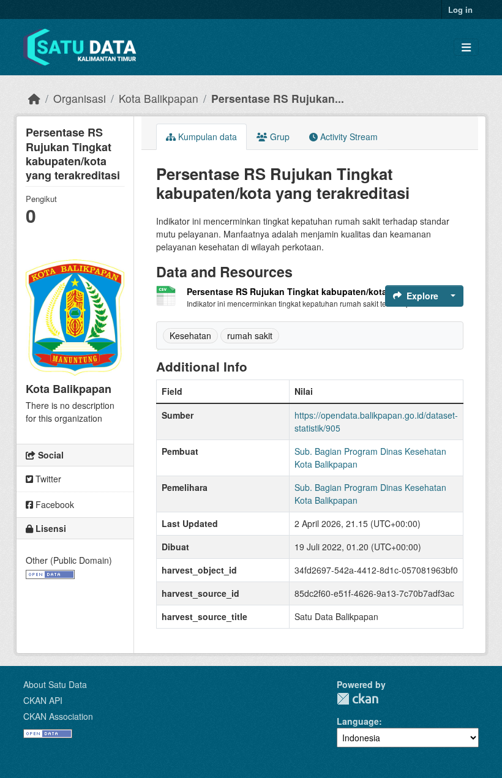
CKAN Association (58, 716)
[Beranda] (34, 98)
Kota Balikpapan (158, 98)
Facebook (53, 504)
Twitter (47, 479)
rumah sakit (249, 335)
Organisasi (79, 98)
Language (358, 721)
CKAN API (42, 700)
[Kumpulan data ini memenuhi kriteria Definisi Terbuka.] (50, 573)
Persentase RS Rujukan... (277, 98)
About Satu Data (55, 684)
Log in (460, 9)
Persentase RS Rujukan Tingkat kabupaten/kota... (290, 291)
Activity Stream (348, 136)
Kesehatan (190, 335)
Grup (279, 136)
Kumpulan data (206, 136)
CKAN (357, 698)
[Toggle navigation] (466, 47)
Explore (422, 296)
